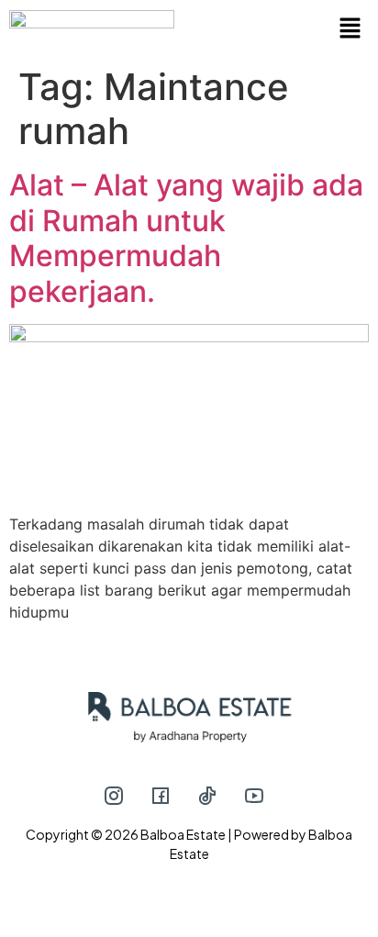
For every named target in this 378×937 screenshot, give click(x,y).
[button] (279, 29)
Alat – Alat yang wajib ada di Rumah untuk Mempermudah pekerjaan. (186, 237)
